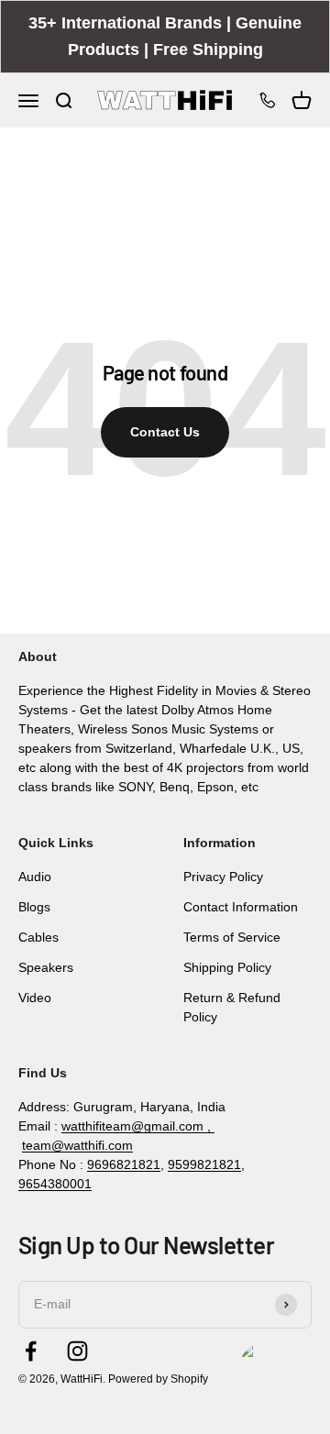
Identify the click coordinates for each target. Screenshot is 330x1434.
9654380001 (55, 1183)
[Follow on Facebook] (30, 1351)
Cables (38, 937)
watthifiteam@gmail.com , (137, 1126)
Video (34, 997)
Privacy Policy (223, 876)
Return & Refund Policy (231, 1007)
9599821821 (204, 1164)
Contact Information (240, 906)
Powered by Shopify (158, 1379)
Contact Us (165, 432)
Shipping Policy (227, 967)
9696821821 (123, 1164)
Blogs (34, 906)
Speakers (45, 967)
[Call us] (267, 100)
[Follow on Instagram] (77, 1351)
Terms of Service (231, 937)
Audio (34, 876)
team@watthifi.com (77, 1145)
